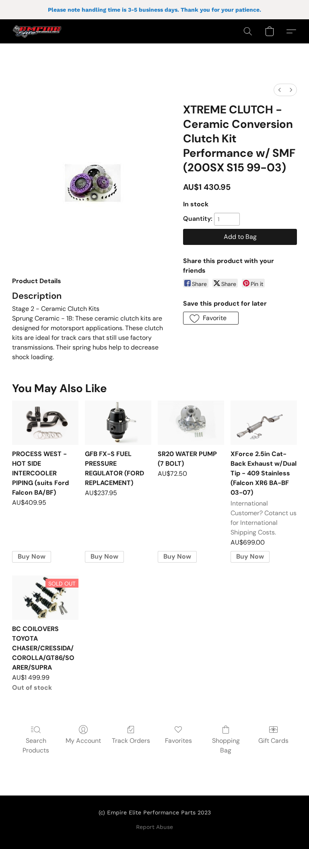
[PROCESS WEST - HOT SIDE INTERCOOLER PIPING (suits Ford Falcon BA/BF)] (45, 423)
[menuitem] (279, 90)
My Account (83, 740)
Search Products (36, 745)
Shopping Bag (226, 745)
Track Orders (131, 740)
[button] (37, 31)
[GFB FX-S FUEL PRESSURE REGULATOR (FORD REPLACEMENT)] (118, 423)
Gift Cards (273, 740)
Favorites (178, 740)
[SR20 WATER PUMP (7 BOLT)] (191, 423)
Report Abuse (154, 827)
